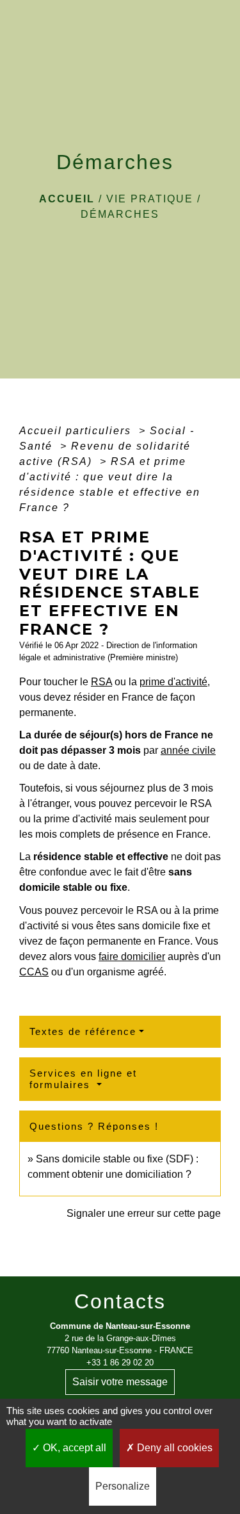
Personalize (122, 1486)
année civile (188, 750)
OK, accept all (73, 1447)
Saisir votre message (120, 1381)
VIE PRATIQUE (149, 198)
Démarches (120, 214)
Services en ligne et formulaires (83, 1079)
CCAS (34, 971)
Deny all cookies (173, 1447)
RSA (101, 681)
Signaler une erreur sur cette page (144, 1213)
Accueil (67, 198)
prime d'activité (173, 681)
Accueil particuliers (77, 430)
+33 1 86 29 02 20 (120, 1362)
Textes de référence (82, 1031)
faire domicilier (132, 956)
